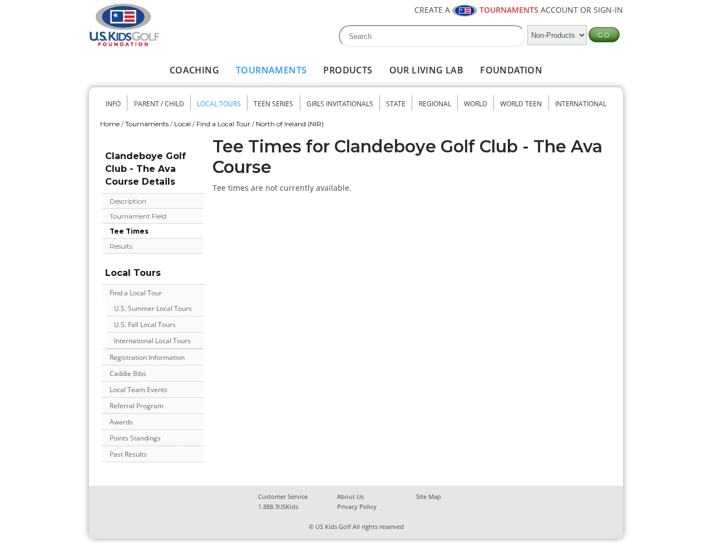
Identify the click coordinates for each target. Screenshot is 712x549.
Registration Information (147, 357)
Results (121, 246)
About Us (350, 496)
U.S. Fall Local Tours (145, 324)
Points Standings (135, 438)
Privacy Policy (357, 506)
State (396, 103)
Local (182, 124)
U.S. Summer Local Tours (153, 308)
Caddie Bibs (128, 373)
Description (128, 201)
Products (347, 70)
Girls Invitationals (339, 103)
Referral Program (137, 405)
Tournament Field (138, 216)
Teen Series (273, 103)
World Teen (521, 103)
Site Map (428, 496)
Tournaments (271, 70)
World (475, 103)
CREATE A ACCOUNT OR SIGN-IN (518, 9)
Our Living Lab (426, 70)
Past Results (128, 454)
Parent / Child (159, 103)
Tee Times (129, 231)
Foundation (511, 70)
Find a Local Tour (223, 124)
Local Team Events (138, 389)
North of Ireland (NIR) (290, 124)
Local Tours (219, 103)
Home (110, 124)
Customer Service (283, 496)
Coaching (194, 70)
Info (113, 103)
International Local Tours (152, 340)
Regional (435, 103)
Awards (121, 422)
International (580, 103)
